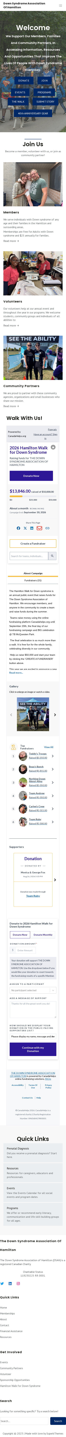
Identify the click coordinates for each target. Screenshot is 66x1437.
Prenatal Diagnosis (18, 1148)
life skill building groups (44, 1216)
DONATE (23, 80)
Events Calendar (27, 1193)
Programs (12, 1208)
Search (58, 1421)
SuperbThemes (55, 1433)
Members (11, 212)
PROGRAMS (44, 92)
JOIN (45, 80)
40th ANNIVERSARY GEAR (33, 113)
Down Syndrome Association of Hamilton (24, 5)
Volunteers (12, 301)
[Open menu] (61, 6)
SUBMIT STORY (45, 101)
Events (11, 1188)
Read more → (11, 241)
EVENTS (20, 92)
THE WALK (18, 101)
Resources (12, 1168)
